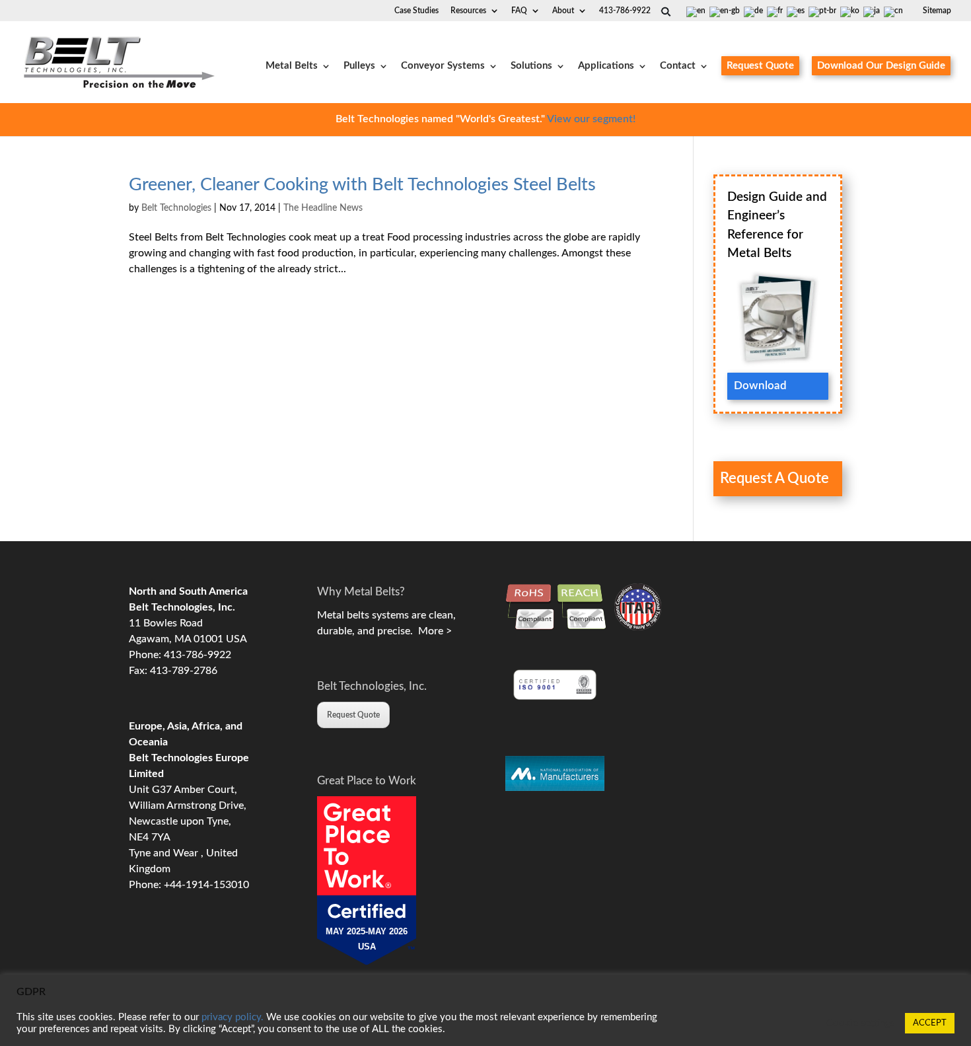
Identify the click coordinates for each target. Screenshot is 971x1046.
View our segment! (591, 119)
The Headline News (323, 208)
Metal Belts (292, 66)
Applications (606, 66)
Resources (468, 11)
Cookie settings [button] (860, 1023)
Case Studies (416, 11)
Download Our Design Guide (881, 66)
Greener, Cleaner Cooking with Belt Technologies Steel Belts (362, 185)
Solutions (531, 66)
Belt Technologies (176, 208)
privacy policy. (232, 1017)
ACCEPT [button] (930, 1023)
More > (432, 631)
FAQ (519, 11)
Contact (678, 66)
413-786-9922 (625, 11)
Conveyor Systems (443, 66)
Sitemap (937, 11)
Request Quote (760, 66)
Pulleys (359, 66)
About (563, 11)
